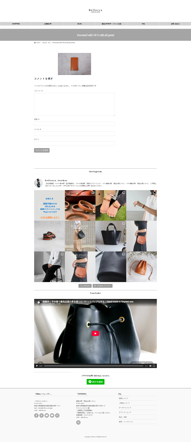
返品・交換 (123, 417)
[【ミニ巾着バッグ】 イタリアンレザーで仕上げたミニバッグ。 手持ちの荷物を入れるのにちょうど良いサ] (111, 266)
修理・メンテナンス (126, 422)
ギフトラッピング (125, 412)
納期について (123, 398)
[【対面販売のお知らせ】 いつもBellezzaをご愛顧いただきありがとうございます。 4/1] (80, 236)
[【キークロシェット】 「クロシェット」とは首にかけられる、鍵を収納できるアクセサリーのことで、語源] (49, 266)
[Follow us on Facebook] (36, 415)
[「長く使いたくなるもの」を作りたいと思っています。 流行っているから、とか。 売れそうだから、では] (141, 236)
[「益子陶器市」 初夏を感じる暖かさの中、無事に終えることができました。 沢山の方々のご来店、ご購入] (80, 205)
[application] (95, 333)
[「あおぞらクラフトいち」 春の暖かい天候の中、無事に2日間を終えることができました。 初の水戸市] (111, 205)
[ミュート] (150, 366)
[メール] (47, 415)
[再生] (37, 366)
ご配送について (124, 403)
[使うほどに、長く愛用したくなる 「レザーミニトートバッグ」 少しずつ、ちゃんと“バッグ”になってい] (111, 236)
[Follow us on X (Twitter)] (41, 415)
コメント (38, 91)
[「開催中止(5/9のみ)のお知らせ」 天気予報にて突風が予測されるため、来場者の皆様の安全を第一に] (49, 205)
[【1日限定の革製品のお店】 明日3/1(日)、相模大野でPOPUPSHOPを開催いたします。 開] (141, 266)
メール (37, 129)
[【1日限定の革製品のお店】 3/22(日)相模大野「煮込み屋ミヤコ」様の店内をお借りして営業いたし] (80, 266)
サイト (36, 139)
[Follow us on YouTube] (52, 415)
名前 (37, 119)
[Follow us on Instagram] (57, 415)
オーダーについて (125, 408)
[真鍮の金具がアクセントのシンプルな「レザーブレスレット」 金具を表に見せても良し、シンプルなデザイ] (49, 236)
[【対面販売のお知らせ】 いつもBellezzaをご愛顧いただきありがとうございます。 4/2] (141, 205)
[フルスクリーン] (154, 366)
